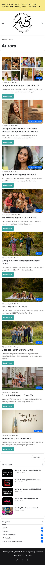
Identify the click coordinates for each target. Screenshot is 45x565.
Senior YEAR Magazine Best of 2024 (27, 480)
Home (5, 39)
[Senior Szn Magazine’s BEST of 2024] (7, 492)
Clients (5, 528)
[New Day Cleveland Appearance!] (7, 511)
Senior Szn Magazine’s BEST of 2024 (28, 489)
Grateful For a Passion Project (17, 438)
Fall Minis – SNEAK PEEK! (14, 306)
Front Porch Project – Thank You (18, 395)
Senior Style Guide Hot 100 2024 (26, 498)
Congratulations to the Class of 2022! (20, 85)
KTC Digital (28, 555)
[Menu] (3, 23)
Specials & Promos (9, 534)
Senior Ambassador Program (12, 541)
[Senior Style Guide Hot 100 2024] (7, 501)
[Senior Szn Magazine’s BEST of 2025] (7, 473)
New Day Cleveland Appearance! (26, 508)
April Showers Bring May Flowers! (19, 174)
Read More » (7, 96)
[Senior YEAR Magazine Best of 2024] (7, 483)
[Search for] (42, 23)
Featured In (7, 538)
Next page (36, 457)
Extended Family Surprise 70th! (17, 350)
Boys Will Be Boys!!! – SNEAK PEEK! (19, 217)
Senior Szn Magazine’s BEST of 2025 (28, 470)
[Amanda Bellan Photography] (22, 22)
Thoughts (6, 531)
